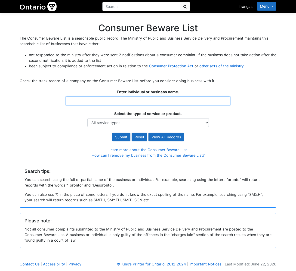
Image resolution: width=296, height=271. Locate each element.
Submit (121, 137)
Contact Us (30, 264)
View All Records (166, 137)
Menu (265, 6)
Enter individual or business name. (148, 92)
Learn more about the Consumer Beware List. (148, 149)
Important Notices (205, 264)
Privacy (74, 264)
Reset (139, 137)
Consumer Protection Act (171, 66)
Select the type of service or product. (148, 113)
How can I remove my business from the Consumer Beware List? (148, 155)
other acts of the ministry (221, 66)
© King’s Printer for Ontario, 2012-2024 (151, 264)
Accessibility (54, 264)
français (246, 6)
